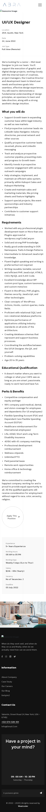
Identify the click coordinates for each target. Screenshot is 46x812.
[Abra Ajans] (12, 4)
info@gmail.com (9, 726)
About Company (9, 677)
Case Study (7, 681)
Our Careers (7, 686)
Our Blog (6, 690)
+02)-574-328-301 (10, 721)
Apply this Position (12, 517)
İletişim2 (6, 695)
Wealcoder (23, 806)
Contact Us (22, 753)
